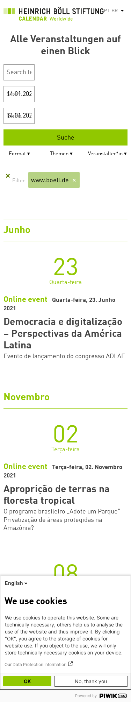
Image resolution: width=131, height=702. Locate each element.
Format (17, 154)
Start (14, 94)
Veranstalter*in (105, 154)
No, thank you (91, 681)
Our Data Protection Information (35, 664)
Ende (14, 116)
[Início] (53, 15)
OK (27, 681)
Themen (59, 154)
